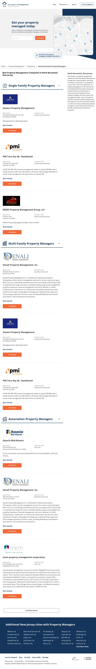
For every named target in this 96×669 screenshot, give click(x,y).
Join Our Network (11, 657)
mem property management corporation (24, 557)
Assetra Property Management (18, 108)
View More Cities (82, 647)
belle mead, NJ (48, 641)
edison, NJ (46, 644)
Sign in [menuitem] (74, 4)
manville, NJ (66, 637)
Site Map (45, 657)
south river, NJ (29, 641)
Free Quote (12, 130)
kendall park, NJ (12, 641)
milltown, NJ (11, 631)
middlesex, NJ (81, 631)
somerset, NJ (11, 637)
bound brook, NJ (67, 644)
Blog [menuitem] (54, 4)
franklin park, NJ (13, 634)
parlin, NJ (79, 637)
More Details (7, 125)
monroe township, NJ (50, 637)
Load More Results (31, 610)
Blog (20, 657)
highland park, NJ (30, 634)
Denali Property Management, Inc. (20, 264)
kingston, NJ (66, 631)
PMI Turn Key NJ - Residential (18, 156)
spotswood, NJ (48, 634)
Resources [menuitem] (63, 4)
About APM (36, 657)
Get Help (27, 657)
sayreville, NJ (66, 634)
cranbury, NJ (80, 644)
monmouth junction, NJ (32, 631)
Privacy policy (9, 661)
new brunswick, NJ (13, 644)
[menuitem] (87, 4)
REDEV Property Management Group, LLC (24, 209)
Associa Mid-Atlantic (13, 440)
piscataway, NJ (48, 631)
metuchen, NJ (81, 641)
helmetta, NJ (28, 644)
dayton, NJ (27, 637)
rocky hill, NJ (66, 641)
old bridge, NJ (81, 634)
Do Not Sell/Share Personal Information (36, 661)
